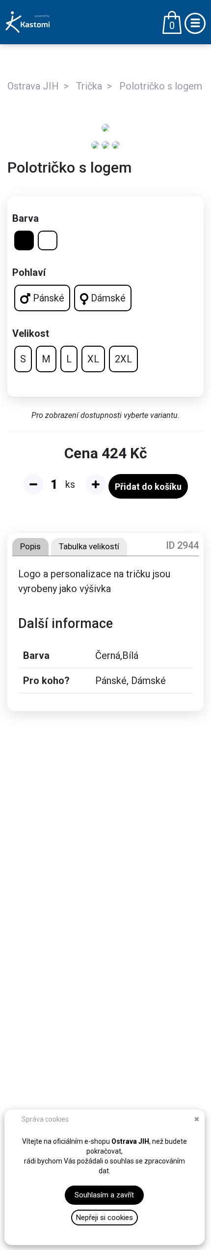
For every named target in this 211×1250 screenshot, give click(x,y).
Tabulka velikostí (89, 546)
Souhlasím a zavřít (104, 1194)
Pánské (47, 298)
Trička (89, 86)
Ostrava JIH (33, 86)
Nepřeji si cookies (104, 1217)
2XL (123, 359)
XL (93, 359)
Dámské (107, 298)
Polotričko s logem (160, 86)
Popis (30, 546)
